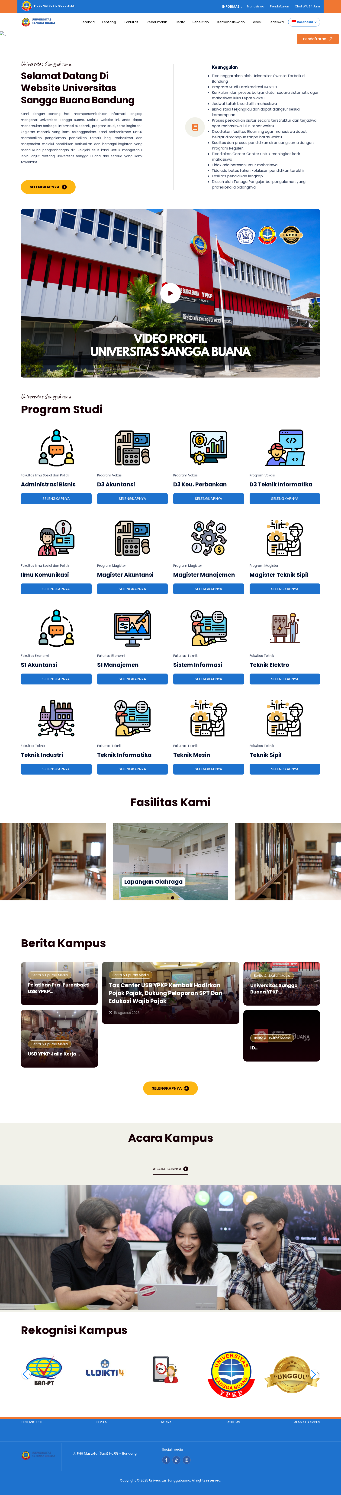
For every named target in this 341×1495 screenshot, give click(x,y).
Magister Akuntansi (125, 575)
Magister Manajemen (204, 575)
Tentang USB (31, 1422)
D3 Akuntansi (116, 484)
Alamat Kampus (307, 1422)
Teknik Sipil (266, 755)
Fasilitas (233, 1422)
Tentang (109, 22)
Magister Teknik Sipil (279, 575)
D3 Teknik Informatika (281, 484)
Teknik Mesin (191, 755)
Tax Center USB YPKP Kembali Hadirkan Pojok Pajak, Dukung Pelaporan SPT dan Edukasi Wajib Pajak (165, 993)
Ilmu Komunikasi (45, 575)
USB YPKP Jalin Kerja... (54, 1054)
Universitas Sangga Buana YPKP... (274, 988)
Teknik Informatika (124, 755)
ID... (254, 1048)
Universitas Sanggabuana (169, 1480)
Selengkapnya (45, 187)
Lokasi (257, 22)
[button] (168, 897)
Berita (181, 22)
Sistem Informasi (197, 665)
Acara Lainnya (167, 1169)
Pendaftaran (279, 6)
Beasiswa (276, 22)
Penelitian (201, 22)
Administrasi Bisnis (48, 484)
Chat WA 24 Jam (307, 6)
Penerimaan (157, 22)
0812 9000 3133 (62, 5)
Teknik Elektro (269, 665)
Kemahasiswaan (231, 22)
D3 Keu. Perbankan (200, 484)
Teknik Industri (42, 755)
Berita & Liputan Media (50, 975)
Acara (166, 1422)
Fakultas (131, 22)
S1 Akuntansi (39, 665)
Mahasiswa (255, 6)
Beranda (88, 22)
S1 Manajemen (118, 665)
